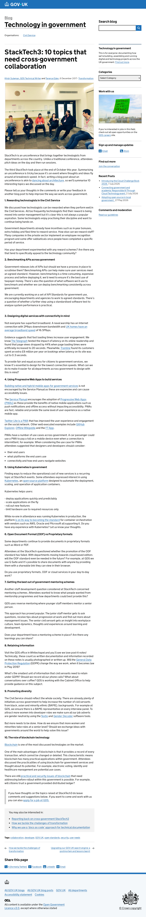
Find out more (122, 62)
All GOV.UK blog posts (40, 890)
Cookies (39, 894)
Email (62, 866)
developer (29, 837)
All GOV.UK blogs (15, 890)
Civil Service (29, 35)
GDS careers (105, 135)
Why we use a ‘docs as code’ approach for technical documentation (51, 827)
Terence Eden (52, 78)
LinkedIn (51, 866)
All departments (77, 890)
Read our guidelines (108, 214)
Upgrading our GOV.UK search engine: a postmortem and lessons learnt (70, 849)
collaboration (17, 837)
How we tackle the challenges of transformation (40, 823)
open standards (52, 837)
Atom (126, 151)
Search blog (108, 21)
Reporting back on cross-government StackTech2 (40, 818)
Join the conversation (109, 166)
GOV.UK (39, 837)
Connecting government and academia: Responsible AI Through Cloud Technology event (118, 190)
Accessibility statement (18, 894)
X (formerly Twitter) (17, 866)
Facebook (37, 866)
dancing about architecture (48, 180)
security (65, 837)
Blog (8, 17)
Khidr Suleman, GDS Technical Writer (23, 78)
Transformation (86, 78)
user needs (75, 837)
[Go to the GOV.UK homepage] (16, 4)
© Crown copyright (130, 908)
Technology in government (45, 24)
